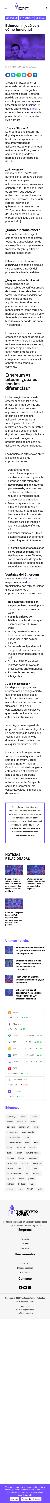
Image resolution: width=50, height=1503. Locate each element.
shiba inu (11, 1189)
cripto (35, 1127)
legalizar (10, 1158)
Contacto (25, 1248)
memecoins (12, 1163)
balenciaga (11, 1116)
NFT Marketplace (14, 1173)
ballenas (34, 1116)
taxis (21, 1189)
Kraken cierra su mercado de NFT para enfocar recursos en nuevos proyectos (30, 950)
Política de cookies (25, 1313)
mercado (24, 1163)
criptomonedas (13, 1137)
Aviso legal (25, 1306)
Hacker (19, 1153)
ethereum (40, 18)
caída (32, 1122)
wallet (39, 1189)
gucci (9, 1153)
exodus (32, 1148)
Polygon (10, 1184)
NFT (35, 1168)
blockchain (12, 18)
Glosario (25, 1263)
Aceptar (14, 1499)
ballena (24, 1116)
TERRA (30, 1189)
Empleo (25, 1243)
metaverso (37, 1163)
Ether (28, 578)
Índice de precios (25, 1268)
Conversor (25, 1272)
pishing (31, 1179)
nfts (27, 1173)
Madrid (21, 1158)
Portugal (21, 1184)
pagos (21, 1179)
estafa (9, 1148)
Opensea (10, 1179)
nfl (28, 1168)
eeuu (36, 1142)
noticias (36, 1173)
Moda (20, 1168)
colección (11, 1127)
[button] (46, 7)
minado (10, 1168)
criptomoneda (27, 18)
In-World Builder (32, 1153)
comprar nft (24, 1127)
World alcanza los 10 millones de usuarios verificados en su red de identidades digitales (36, 884)
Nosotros (25, 1239)
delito (27, 1142)
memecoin (33, 1158)
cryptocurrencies (14, 1142)
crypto (26, 1137)
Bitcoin (34, 108)
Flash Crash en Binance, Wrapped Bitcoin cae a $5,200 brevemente (30, 980)
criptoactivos (12, 1132)
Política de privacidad (25, 1310)
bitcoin (10, 1122)
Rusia (32, 1184)
